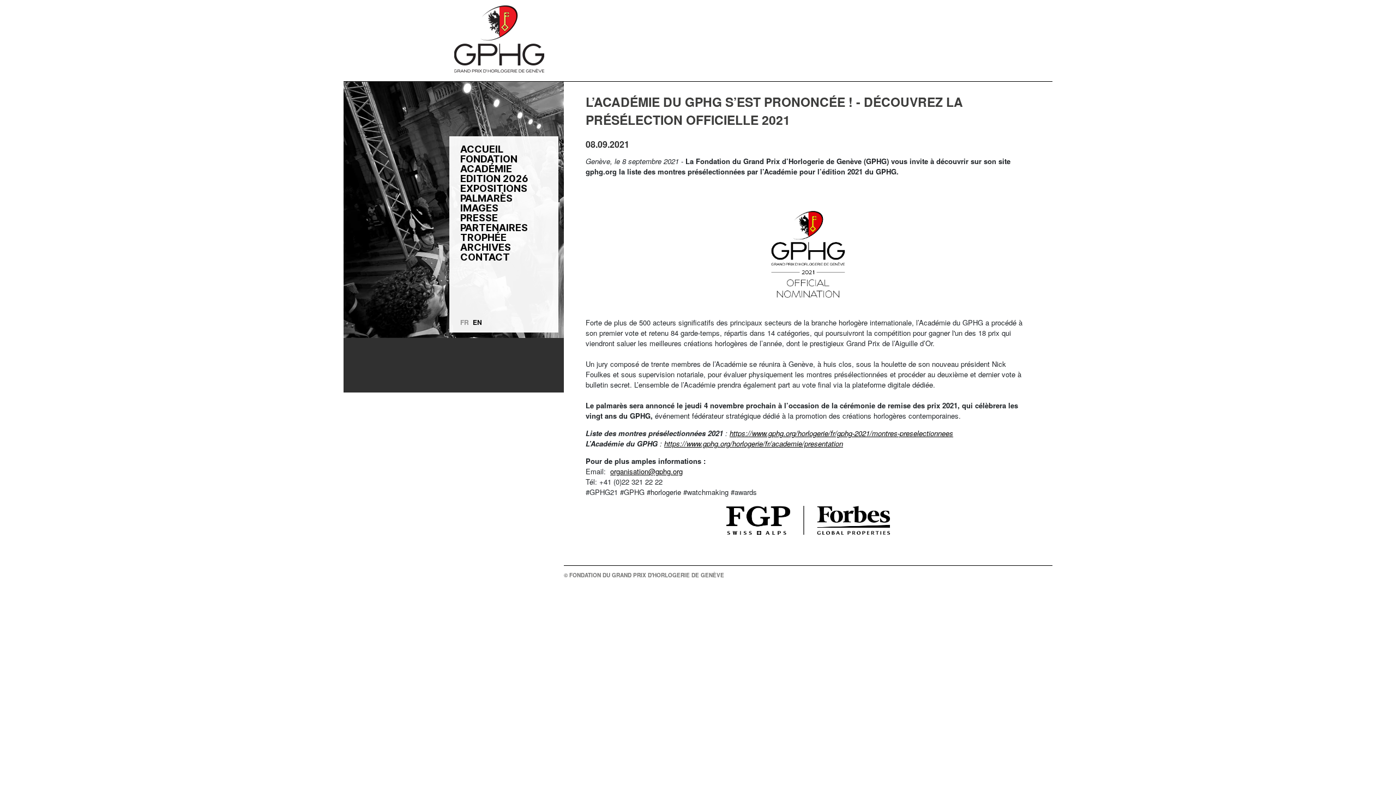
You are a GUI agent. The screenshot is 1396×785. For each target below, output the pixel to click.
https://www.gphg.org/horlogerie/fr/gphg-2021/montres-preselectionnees (841, 433)
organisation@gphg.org (646, 471)
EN (477, 322)
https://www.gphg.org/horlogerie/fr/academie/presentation (753, 443)
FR (464, 322)
